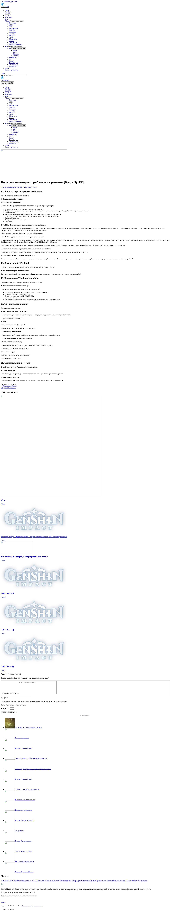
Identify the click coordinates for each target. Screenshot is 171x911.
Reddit (3, 902)
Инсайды (17, 881)
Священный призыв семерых (115, 880)
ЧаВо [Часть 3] (7, 593)
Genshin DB (5, 7)
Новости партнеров (65, 880)
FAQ (2, 880)
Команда (24, 880)
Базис (35, 187)
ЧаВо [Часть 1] (7, 666)
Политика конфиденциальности (32, 906)
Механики (41, 881)
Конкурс (30, 880)
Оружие (93, 880)
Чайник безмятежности (139, 880)
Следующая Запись (8, 388)
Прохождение (101, 881)
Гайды (19, 187)
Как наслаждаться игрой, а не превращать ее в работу (24, 557)
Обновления (85, 881)
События (129, 881)
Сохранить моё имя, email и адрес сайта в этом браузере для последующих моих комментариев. (35, 701)
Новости (56, 881)
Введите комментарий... (10, 693)
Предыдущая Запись (9, 386)
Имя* (2, 698)
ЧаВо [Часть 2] (7, 630)
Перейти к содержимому (9, 1)
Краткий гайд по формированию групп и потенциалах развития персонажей (34, 537)
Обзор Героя (76, 881)
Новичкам (49, 881)
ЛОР (35, 880)
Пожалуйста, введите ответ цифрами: (13, 705)
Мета (3, 500)
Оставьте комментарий (8, 187)
